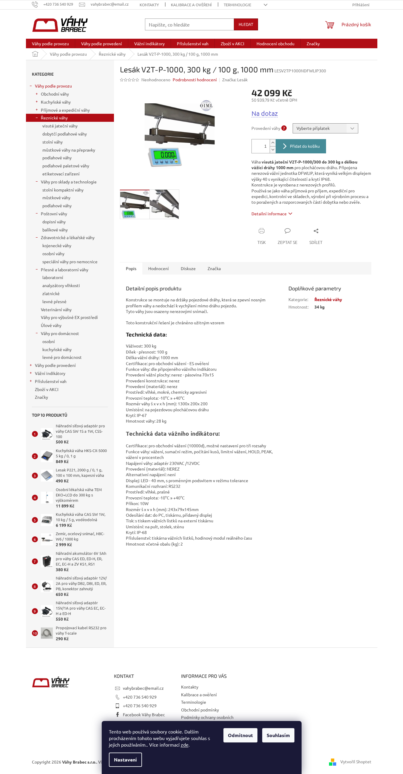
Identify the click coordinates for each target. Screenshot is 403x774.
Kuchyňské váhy (56, 102)
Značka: (235, 79)
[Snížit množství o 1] (273, 149)
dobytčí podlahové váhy (64, 133)
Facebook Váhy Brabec (144, 714)
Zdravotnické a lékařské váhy (68, 237)
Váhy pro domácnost (60, 333)
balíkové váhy (55, 229)
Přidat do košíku (305, 146)
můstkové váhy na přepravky (68, 149)
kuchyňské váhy (57, 349)
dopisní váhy (54, 221)
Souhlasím (278, 735)
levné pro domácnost (62, 357)
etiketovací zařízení (61, 173)
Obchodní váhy (55, 93)
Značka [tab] (214, 268)
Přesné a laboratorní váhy (64, 269)
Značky (41, 397)
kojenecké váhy (56, 245)
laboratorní (52, 277)
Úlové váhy (51, 325)
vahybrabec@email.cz (143, 688)
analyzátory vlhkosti (61, 285)
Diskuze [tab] (188, 268)
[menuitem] (50, 43)
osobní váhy (53, 253)
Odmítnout (240, 735)
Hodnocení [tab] (158, 268)
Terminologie (237, 4)
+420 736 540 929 (140, 697)
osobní (48, 341)
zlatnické (51, 293)
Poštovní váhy (54, 213)
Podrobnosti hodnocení (195, 79)
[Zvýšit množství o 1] (273, 142)
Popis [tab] (131, 268)
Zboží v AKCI (46, 389)
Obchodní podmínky (200, 709)
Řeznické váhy (54, 117)
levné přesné (54, 301)
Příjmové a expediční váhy (65, 110)
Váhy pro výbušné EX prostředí (69, 317)
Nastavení (125, 759)
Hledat (246, 24)
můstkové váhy (56, 197)
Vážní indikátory (50, 373)
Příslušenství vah (51, 381)
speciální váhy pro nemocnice (70, 261)
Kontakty (149, 4)
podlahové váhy (57, 157)
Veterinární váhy (56, 309)
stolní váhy (52, 141)
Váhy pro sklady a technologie (69, 181)
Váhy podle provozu (53, 85)
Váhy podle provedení (55, 365)
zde (185, 744)
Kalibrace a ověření (191, 4)
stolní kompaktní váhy (63, 189)
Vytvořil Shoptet (355, 761)
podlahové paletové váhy (65, 165)
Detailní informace (269, 213)
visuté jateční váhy (60, 125)
